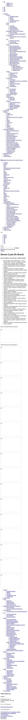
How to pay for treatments (13, 145)
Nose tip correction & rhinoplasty (17, 34)
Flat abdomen (13, 89)
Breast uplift (12, 645)
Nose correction (13, 32)
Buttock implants (14, 107)
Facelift (8, 15)
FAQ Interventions (11, 138)
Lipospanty (12, 85)
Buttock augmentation (15, 106)
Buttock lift (12, 103)
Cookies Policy (10, 152)
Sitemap (2, 250)
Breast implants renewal (15, 47)
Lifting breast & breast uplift (13, 642)
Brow (8, 23)
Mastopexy (12, 646)
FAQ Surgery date (11, 137)
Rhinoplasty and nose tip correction (15, 31)
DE (4, 11)
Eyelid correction (14, 28)
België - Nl (9, 4)
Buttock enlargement (14, 105)
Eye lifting (12, 26)
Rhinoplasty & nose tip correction (14, 117)
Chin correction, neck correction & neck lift (17, 611)
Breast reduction (13, 64)
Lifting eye (9, 600)
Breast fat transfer (11, 631)
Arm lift (8, 95)
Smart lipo (12, 82)
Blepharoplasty (13, 27)
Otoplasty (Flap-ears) (14, 40)
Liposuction (9, 78)
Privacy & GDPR (11, 149)
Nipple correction (14, 73)
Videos (8, 132)
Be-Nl (5, 236)
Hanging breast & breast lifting (17, 643)
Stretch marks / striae (11, 94)
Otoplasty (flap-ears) (11, 614)
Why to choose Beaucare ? (13, 130)
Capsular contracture (14, 59)
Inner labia (12, 98)
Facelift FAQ (13, 21)
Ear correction (13, 42)
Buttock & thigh (7, 682)
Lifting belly (12, 90)
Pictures (5, 112)
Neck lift (12, 19)
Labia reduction (10, 97)
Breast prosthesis (13, 50)
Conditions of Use (11, 150)
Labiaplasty (12, 99)
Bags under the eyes (14, 30)
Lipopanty (9, 666)
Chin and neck (10, 35)
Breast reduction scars (18, 67)
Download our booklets (12, 142)
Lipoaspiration (13, 86)
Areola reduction (13, 77)
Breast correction (14, 54)
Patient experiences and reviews (14, 140)
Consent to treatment (11, 148)
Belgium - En (10, 5)
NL (4, 8)
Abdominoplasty (13, 93)
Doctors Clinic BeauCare (12, 133)
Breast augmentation (14, 46)
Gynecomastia (10, 109)
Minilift (11, 17)
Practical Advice (10, 134)
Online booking (7, 156)
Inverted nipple (13, 75)
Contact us (6, 155)
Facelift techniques (14, 16)
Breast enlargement (14, 62)
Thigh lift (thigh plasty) (15, 102)
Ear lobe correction (14, 43)
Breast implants (13, 55)
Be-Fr (5, 235)
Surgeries (6, 13)
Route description (8, 153)
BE (4, 1)
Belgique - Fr (10, 3)
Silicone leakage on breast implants (18, 60)
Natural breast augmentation (16, 58)
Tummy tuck (13, 91)
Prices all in (6, 110)
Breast (8, 44)
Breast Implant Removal (15, 48)
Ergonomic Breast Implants (16, 56)
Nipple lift (12, 74)
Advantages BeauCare (9, 129)
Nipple (8, 71)
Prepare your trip (10, 141)
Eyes (8, 24)
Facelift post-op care (14, 20)
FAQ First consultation (12, 136)
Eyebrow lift (9, 114)
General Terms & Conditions (13, 146)
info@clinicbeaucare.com (7, 707)
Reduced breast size (17, 69)
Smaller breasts (16, 70)
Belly (8, 87)
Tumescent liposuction (15, 83)
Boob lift (12, 647)
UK (4, 10)
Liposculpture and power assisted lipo (18, 81)
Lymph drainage (10, 662)
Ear (7, 39)
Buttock (8, 101)
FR (4, 7)
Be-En (5, 237)
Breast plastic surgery (15, 63)
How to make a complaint (13, 144)
